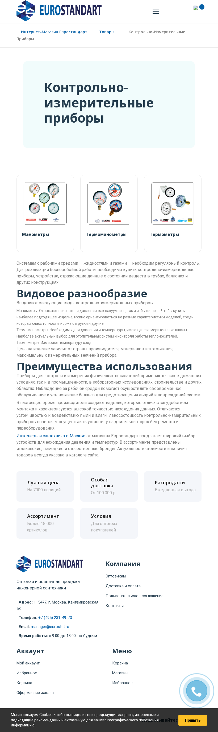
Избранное (26, 673)
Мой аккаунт (28, 663)
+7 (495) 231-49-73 (55, 617)
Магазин (120, 673)
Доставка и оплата (123, 586)
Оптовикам (116, 576)
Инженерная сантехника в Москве (50, 435)
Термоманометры (106, 234)
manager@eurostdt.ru (50, 626)
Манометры (35, 234)
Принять (192, 720)
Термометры (164, 234)
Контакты (115, 605)
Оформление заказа (35, 692)
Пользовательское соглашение (135, 595)
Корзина (24, 682)
